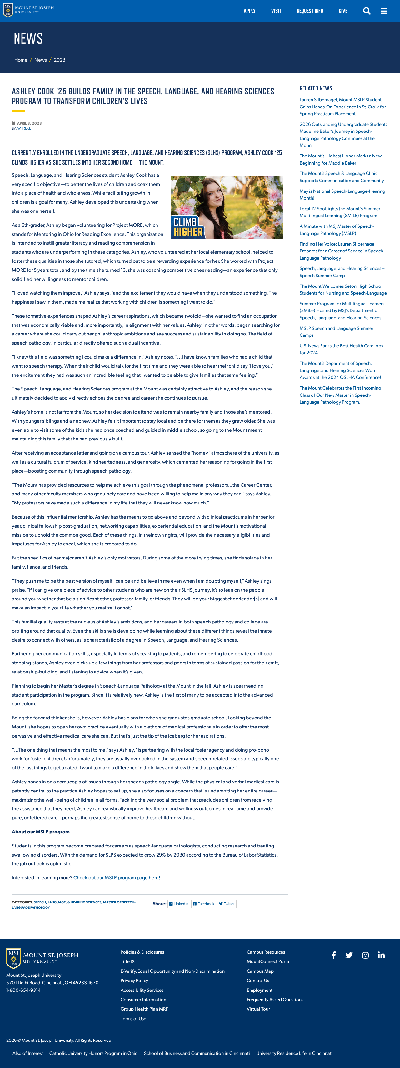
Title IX (128, 961)
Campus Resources (266, 952)
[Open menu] (384, 11)
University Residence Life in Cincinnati (294, 1053)
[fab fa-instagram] (365, 955)
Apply (250, 10)
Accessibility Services (142, 990)
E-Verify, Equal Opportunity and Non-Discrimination (173, 971)
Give (343, 10)
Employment (259, 990)
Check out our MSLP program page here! (116, 877)
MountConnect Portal (269, 961)
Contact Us (258, 980)
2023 (59, 59)
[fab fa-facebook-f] (333, 955)
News (41, 59)
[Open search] (367, 11)
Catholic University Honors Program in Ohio (93, 1053)
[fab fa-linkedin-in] (381, 955)
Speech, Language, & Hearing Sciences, (68, 902)
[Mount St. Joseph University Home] (28, 11)
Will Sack (24, 128)
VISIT (276, 10)
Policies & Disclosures (142, 952)
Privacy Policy (134, 980)
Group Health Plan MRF (144, 1008)
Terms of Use (133, 1018)
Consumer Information (143, 999)
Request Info (310, 10)
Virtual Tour (258, 1008)
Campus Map (260, 971)
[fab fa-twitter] (349, 955)
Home (21, 59)
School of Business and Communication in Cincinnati (197, 1053)
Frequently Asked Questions (275, 999)
